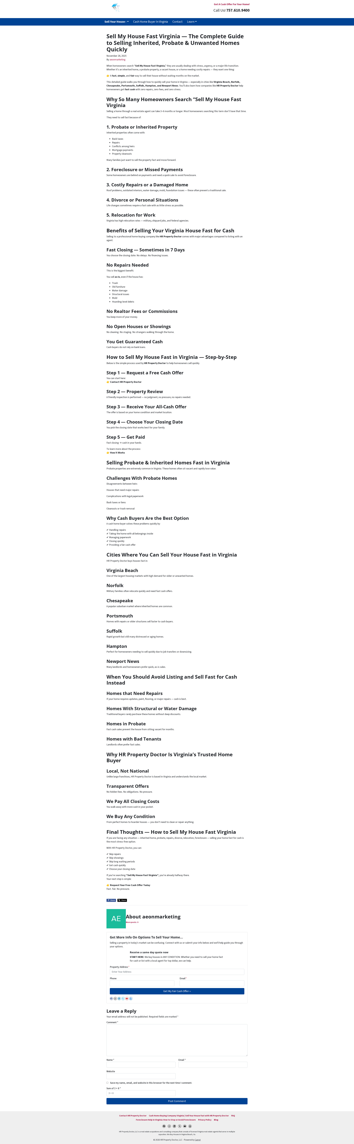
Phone (113, 978)
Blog (216, 1119)
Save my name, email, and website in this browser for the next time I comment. (151, 1083)
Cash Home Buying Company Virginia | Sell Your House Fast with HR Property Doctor (189, 1115)
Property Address (119, 967)
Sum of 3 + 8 (113, 1088)
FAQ (233, 1115)
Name (110, 1060)
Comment (112, 1022)
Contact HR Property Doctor (132, 1115)
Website (110, 1071)
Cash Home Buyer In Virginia (150, 22)
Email (183, 978)
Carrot (198, 1139)
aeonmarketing (117, 59)
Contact (177, 22)
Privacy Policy (204, 1119)
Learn (190, 22)
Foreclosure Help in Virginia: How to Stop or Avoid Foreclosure (166, 1119)
